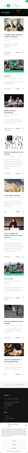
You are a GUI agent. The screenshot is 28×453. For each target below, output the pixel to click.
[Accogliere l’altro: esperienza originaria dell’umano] (14, 24)
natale (5, 374)
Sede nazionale (16, 38)
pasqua (5, 211)
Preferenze (14, 448)
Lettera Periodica (7, 173)
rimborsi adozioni (7, 130)
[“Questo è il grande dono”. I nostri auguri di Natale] (14, 349)
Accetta (14, 440)
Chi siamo (7, 415)
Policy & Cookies (10, 451)
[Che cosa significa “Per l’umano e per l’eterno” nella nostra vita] (14, 223)
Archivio (5, 78)
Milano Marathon (7, 88)
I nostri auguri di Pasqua (12, 195)
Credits (5, 407)
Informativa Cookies (17, 451)
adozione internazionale (8, 128)
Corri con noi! (8, 279)
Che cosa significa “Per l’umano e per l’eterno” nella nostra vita (13, 235)
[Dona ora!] (14, 66)
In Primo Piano (6, 38)
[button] (26, 425)
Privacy (5, 409)
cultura (5, 256)
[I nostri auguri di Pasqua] (14, 185)
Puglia (12, 38)
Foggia (5, 52)
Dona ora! (7, 76)
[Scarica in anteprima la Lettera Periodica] (14, 142)
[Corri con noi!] (14, 268)
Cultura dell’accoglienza (9, 418)
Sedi (19, 38)
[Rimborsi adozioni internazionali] (14, 100)
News (10, 38)
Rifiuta (14, 444)
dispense (9, 256)
